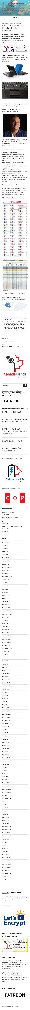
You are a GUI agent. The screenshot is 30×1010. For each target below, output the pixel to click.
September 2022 (7, 686)
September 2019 (7, 798)
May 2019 (5, 811)
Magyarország (14, 318)
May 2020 (5, 773)
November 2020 (6, 754)
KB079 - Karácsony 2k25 (12, 441)
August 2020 (5, 764)
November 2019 (6, 792)
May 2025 (5, 589)
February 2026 (6, 561)
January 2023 (6, 673)
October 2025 (6, 573)
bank (12, 321)
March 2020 (5, 779)
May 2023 (5, 661)
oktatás (11, 328)
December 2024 (6, 604)
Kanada (6, 318)
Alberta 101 (5, 531)
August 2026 (5, 542)
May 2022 (5, 698)
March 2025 (5, 595)
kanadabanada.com (8, 897)
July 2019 (4, 804)
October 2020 (6, 758)
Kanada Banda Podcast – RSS (13, 408)
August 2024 (5, 617)
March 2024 (5, 629)
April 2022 (5, 701)
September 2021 (6, 723)
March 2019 (5, 817)
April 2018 (5, 851)
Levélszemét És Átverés (8, 512)
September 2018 (7, 836)
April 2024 (5, 626)
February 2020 (6, 783)
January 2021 (5, 748)
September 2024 (7, 614)
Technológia (8, 319)
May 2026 (5, 551)
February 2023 (6, 670)
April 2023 (5, 664)
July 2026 (5, 545)
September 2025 (7, 576)
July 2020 (5, 767)
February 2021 (6, 745)
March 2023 (5, 667)
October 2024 (6, 611)
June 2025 (5, 586)
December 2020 (6, 751)
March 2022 (5, 704)
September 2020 (7, 761)
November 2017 (6, 867)
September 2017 (6, 873)
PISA (15, 328)
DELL (16, 321)
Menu (15, 17)
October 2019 (6, 795)
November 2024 (6, 608)
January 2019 (5, 823)
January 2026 (6, 564)
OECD (6, 328)
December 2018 (6, 826)
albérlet (7, 321)
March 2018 (5, 854)
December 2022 (6, 676)
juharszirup (11, 152)
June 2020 (5, 770)
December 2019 (6, 789)
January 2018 (5, 861)
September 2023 (7, 648)
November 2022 (6, 679)
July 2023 (5, 654)
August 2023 (5, 651)
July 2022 (4, 692)
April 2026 (5, 554)
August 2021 (5, 726)
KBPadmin (19, 23)
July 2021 (4, 729)
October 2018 (6, 833)
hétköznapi (22, 321)
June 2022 (5, 695)
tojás (23, 330)
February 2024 (6, 633)
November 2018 (6, 829)
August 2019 (5, 801)
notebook (21, 327)
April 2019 (5, 814)
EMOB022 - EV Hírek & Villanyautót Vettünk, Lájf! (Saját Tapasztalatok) (14, 431)
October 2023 (6, 645)
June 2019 (5, 808)
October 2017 (6, 870)
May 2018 (5, 848)
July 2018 (4, 842)
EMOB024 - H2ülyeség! (11, 412)
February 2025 (6, 598)
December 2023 (6, 639)
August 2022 (5, 689)
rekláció (7, 330)
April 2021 (5, 739)
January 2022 (6, 711)
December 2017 (6, 864)
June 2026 (5, 548)
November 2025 (6, 570)
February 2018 (6, 858)
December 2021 (6, 714)
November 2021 (6, 717)
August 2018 (5, 839)
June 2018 (5, 845)
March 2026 (5, 558)
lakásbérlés (15, 324)
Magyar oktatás (9, 325)
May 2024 (5, 623)
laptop (22, 324)
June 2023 (5, 658)
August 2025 (5, 579)
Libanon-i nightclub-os (13, 141)
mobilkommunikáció (10, 327)
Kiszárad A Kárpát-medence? (10, 517)
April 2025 (5, 592)
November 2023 (6, 642)
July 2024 (5, 620)
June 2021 (5, 733)
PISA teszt (21, 328)
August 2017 (5, 876)
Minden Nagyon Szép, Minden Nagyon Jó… (13, 526)
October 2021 (6, 720)
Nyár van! (4, 522)
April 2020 (5, 776)
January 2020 (6, 786)
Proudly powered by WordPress (10, 1006)
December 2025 (6, 567)
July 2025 (5, 583)
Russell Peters (14, 109)
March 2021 (5, 742)
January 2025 (6, 601)
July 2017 (4, 879)
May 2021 (5, 736)
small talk (21, 175)
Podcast (22, 318)
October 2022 (6, 683)
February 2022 (6, 708)
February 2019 (6, 820)
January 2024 (6, 636)
